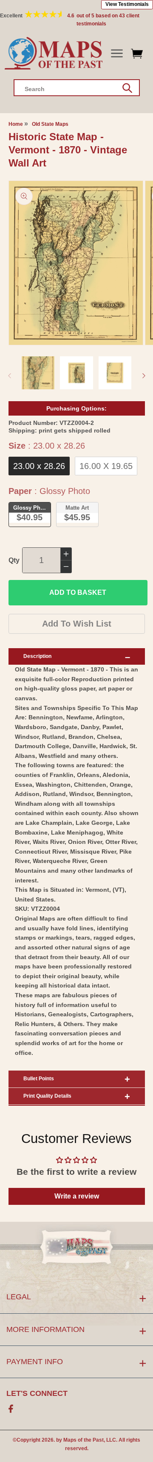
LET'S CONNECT (37, 1393)
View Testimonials (127, 4)
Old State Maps (50, 124)
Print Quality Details (47, 1096)
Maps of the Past (83, 1440)
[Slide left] (9, 375)
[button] (117, 54)
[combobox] (77, 87)
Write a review (76, 1196)
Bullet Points (38, 1079)
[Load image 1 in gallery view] (38, 372)
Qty (14, 560)
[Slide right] (143, 375)
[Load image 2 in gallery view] (76, 372)
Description (37, 656)
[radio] (39, 466)
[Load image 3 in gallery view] (115, 372)
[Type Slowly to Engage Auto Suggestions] (127, 88)
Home (15, 124)
